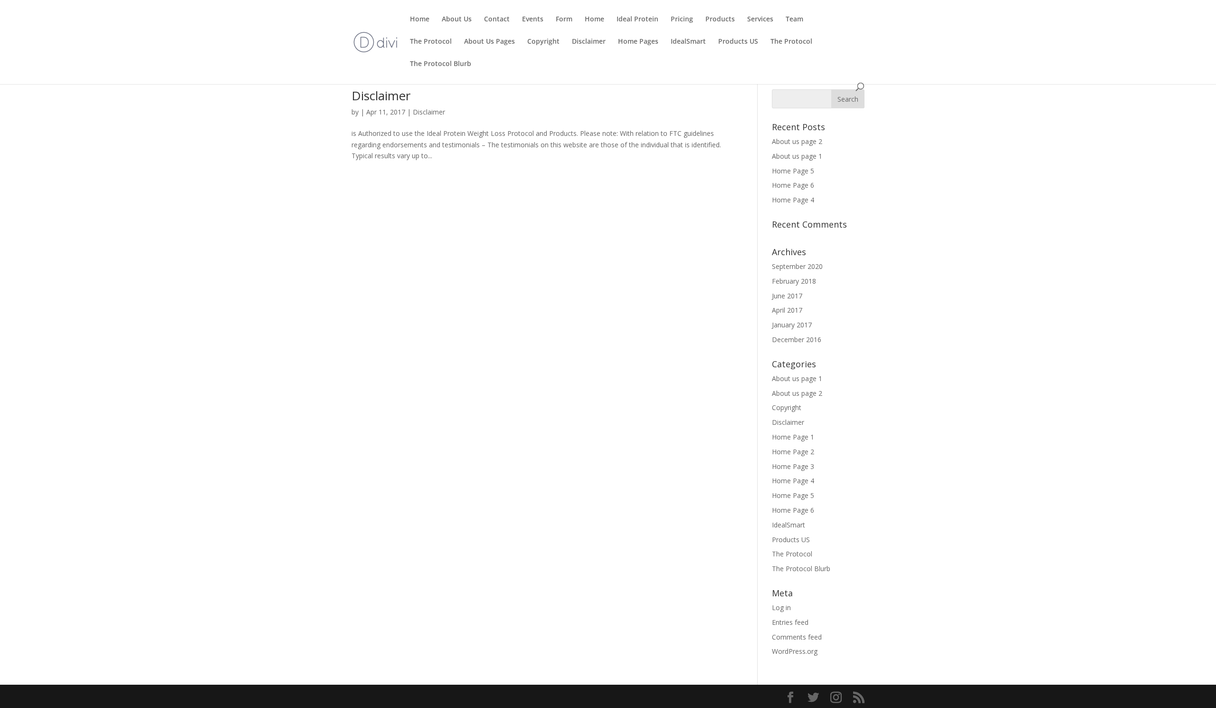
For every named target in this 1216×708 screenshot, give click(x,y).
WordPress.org (794, 651)
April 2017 (787, 310)
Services (760, 19)
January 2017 (792, 324)
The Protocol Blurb (440, 64)
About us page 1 (797, 156)
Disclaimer (589, 42)
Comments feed (797, 636)
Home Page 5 (793, 170)
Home (419, 19)
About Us (457, 19)
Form (564, 19)
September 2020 (797, 266)
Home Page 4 (793, 199)
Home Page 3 (793, 466)
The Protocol (431, 42)
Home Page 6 (793, 185)
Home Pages (638, 42)
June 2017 (787, 295)
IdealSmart (688, 42)
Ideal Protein (637, 19)
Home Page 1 (793, 436)
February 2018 (794, 281)
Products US (738, 42)
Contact (497, 19)
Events (532, 19)
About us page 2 (797, 141)
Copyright (543, 42)
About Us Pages (489, 42)
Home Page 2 (793, 451)
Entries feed (790, 622)
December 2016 (796, 339)
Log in (781, 607)
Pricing (682, 19)
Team (794, 19)
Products (720, 19)
